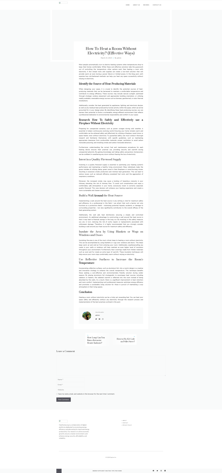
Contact (125, 423)
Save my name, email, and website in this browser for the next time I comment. (86, 394)
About (125, 420)
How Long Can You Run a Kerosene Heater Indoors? (96, 340)
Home (128, 5)
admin (119, 58)
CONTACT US (157, 5)
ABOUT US (136, 5)
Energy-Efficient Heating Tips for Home (107, 471)
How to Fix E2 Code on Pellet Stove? (126, 340)
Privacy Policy (127, 425)
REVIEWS (146, 5)
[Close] (59, 471)
